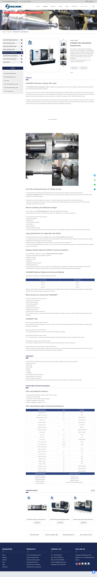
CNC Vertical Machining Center (11, 84)
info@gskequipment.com (11, 1)
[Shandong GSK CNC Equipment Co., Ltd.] (13, 6)
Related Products (31, 490)
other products (6, 62)
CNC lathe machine (34, 534)
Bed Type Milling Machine (10, 77)
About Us (53, 6)
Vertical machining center (9, 43)
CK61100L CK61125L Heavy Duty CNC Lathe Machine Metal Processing (46, 519)
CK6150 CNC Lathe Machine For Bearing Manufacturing (65, 519)
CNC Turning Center (8, 91)
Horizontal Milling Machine (10, 73)
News (60, 6)
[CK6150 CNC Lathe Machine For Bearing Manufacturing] (60, 506)
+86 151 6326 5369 (61, 564)
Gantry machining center (9, 49)
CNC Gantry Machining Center (11, 87)
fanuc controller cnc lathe (86, 534)
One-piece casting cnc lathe (51, 534)
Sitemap (77, 559)
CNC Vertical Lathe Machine (9, 59)
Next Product (84, 67)
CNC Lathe (6, 80)
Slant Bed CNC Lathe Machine (10, 55)
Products (45, 6)
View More (37, 522)
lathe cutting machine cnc (69, 534)
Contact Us (75, 6)
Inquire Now (74, 67)
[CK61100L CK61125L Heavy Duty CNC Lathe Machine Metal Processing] (37, 506)
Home (38, 6)
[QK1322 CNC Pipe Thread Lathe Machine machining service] (83, 506)
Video (66, 6)
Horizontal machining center (9, 46)
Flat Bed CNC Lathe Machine (20, 31)
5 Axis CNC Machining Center (10, 40)
